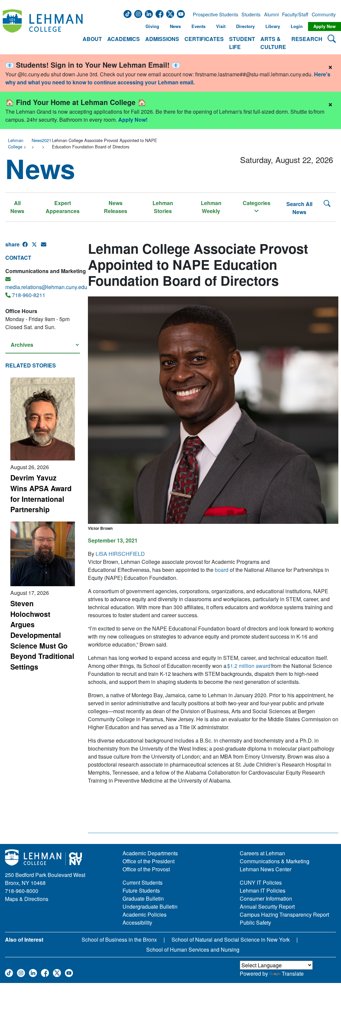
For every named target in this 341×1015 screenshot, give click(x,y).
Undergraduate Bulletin (150, 906)
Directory (245, 26)
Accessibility (137, 922)
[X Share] (36, 247)
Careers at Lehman (262, 853)
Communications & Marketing (274, 861)
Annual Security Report (267, 906)
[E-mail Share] (45, 247)
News (175, 26)
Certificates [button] (204, 39)
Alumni (271, 14)
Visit (220, 26)
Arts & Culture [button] (273, 43)
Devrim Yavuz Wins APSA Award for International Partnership (41, 493)
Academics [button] (123, 39)
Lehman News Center (265, 869)
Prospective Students (213, 14)
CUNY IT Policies (261, 882)
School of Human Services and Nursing (192, 949)
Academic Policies (145, 914)
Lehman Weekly (211, 207)
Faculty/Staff (295, 14)
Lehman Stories (163, 207)
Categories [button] (256, 203)
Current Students (143, 882)
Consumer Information (266, 898)
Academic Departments (150, 853)
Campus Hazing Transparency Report (284, 914)
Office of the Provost (146, 869)
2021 (46, 140)
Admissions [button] (162, 39)
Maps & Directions (26, 899)
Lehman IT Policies (262, 890)
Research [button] (306, 39)
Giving (152, 26)
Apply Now (324, 26)
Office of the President (148, 861)
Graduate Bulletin (143, 898)
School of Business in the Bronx (119, 939)
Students (251, 14)
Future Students (141, 890)
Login (297, 26)
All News (17, 207)
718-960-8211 (28, 295)
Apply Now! (133, 119)
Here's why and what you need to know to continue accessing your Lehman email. (167, 78)
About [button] (92, 39)
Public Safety (255, 922)
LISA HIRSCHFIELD (120, 554)
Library (272, 26)
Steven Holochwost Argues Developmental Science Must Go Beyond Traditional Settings (42, 635)
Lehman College (15, 143)
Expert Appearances (63, 207)
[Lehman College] (43, 30)
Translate (293, 973)
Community (323, 14)
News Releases (115, 207)
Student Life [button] (242, 43)
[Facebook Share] (27, 247)
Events (198, 26)
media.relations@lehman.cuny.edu (46, 287)
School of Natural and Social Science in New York (230, 939)
